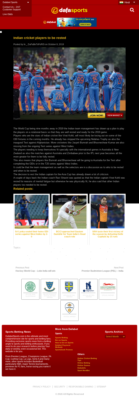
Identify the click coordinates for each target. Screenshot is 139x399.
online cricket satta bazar (44, 258)
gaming (56, 251)
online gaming (99, 258)
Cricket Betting (71, 247)
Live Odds (8, 14)
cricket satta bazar (90, 247)
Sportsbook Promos (64, 350)
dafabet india (117, 247)
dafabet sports (43, 251)
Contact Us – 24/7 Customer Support (12, 8)
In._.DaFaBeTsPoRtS (34, 44)
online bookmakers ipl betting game (47, 254)
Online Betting (83, 363)
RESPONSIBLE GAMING (81, 386)
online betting (20, 254)
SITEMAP (101, 386)
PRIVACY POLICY (42, 386)
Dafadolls (81, 368)
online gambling (66, 258)
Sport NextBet (83, 370)
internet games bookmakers (75, 251)
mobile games (116, 251)
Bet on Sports (61, 340)
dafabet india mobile (23, 251)
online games (83, 258)
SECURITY (59, 386)
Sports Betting (61, 338)
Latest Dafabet (99, 251)
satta (110, 258)
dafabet (105, 247)
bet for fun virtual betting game (38, 247)
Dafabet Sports (10, 2)
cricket (58, 247)
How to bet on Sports (64, 343)
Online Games (83, 365)
